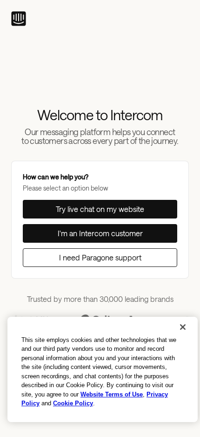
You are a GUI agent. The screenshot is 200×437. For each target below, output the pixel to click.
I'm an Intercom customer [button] (100, 233)
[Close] (183, 327)
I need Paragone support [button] (100, 257)
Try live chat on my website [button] (100, 209)
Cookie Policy (73, 403)
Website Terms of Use (111, 394)
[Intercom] (18, 18)
